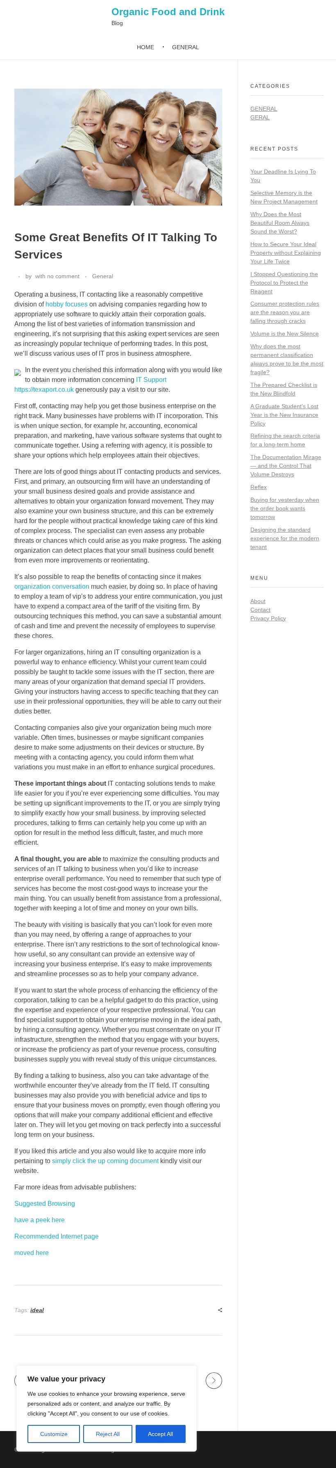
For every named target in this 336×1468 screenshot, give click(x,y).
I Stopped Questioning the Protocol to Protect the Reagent (284, 283)
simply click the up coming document (105, 1160)
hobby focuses (66, 304)
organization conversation (51, 586)
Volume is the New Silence (284, 333)
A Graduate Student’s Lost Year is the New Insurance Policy (284, 415)
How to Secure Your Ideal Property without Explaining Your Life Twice (285, 253)
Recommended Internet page (56, 1236)
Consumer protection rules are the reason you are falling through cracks (284, 312)
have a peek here (39, 1219)
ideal (37, 1310)
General (102, 276)
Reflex (258, 487)
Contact (260, 609)
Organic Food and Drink (168, 11)
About (258, 601)
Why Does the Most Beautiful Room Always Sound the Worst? (279, 223)
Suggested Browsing (44, 1203)
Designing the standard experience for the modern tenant (284, 538)
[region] (106, 1408)
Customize (54, 1434)
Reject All (108, 1434)
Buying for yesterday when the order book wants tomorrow (284, 508)
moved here (31, 1252)
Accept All (160, 1434)
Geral (260, 117)
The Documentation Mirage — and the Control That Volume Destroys (285, 466)
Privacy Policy (268, 618)
